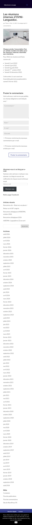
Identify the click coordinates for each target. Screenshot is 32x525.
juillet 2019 (6, 456)
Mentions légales (12, 511)
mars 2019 (6, 469)
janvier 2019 (7, 476)
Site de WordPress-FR (10, 503)
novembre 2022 (8, 347)
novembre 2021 (8, 382)
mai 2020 (6, 427)
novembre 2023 (8, 308)
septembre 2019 (8, 450)
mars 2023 (6, 334)
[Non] (30, 519)
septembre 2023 (8, 315)
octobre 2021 (7, 386)
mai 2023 (6, 328)
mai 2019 (6, 463)
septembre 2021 (8, 389)
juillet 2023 (6, 321)
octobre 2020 (7, 414)
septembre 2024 (8, 286)
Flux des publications (9, 496)
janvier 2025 (7, 276)
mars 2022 (6, 373)
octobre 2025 (7, 260)
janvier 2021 (7, 408)
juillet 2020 (6, 421)
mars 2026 (6, 244)
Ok (16, 522)
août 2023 (6, 318)
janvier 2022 (7, 376)
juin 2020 (6, 424)
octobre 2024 (7, 282)
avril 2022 (6, 369)
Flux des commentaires (10, 499)
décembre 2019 (8, 443)
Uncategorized (22, 23)
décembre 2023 (8, 305)
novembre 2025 (8, 257)
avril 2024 (6, 295)
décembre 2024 (8, 279)
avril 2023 (6, 331)
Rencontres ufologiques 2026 (12, 217)
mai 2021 (6, 398)
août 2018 (6, 485)
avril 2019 (6, 466)
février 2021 (7, 405)
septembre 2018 (8, 482)
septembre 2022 (8, 353)
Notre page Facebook (11, 195)
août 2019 (6, 453)
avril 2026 (6, 241)
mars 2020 (6, 434)
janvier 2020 (7, 440)
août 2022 (6, 357)
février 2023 (7, 337)
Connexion (6, 493)
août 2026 (6, 234)
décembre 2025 (8, 253)
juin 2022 (6, 363)
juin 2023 (6, 324)
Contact (21, 511)
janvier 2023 (7, 340)
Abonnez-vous (9, 189)
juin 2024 (6, 292)
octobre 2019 (7, 447)
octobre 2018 (7, 479)
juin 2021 (6, 395)
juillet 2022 (6, 360)
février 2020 (7, 437)
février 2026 (7, 247)
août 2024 (6, 289)
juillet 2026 (6, 237)
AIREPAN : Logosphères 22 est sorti (14, 221)
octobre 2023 (7, 311)
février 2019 (7, 473)
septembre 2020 (8, 418)
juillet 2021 (6, 392)
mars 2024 (6, 299)
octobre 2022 (7, 350)
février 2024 (7, 302)
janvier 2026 (7, 250)
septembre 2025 (8, 263)
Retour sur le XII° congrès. (11, 208)
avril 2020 (6, 431)
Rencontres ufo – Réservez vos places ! (15, 205)
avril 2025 (6, 270)
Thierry (7, 23)
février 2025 (7, 273)
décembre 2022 (8, 344)
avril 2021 (6, 402)
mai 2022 (6, 366)
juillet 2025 (6, 266)
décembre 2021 (8, 379)
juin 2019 (6, 460)
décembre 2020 (8, 411)
